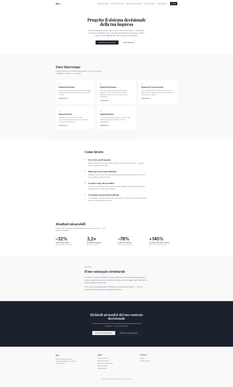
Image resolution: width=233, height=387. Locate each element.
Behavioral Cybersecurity (134, 3)
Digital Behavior (162, 3)
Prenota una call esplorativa (129, 333)
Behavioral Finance (117, 3)
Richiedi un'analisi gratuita (107, 42)
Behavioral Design (103, 3)
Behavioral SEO (149, 3)
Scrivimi (142, 358)
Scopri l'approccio (128, 42)
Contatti (173, 3)
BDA (58, 3)
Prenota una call (144, 361)
